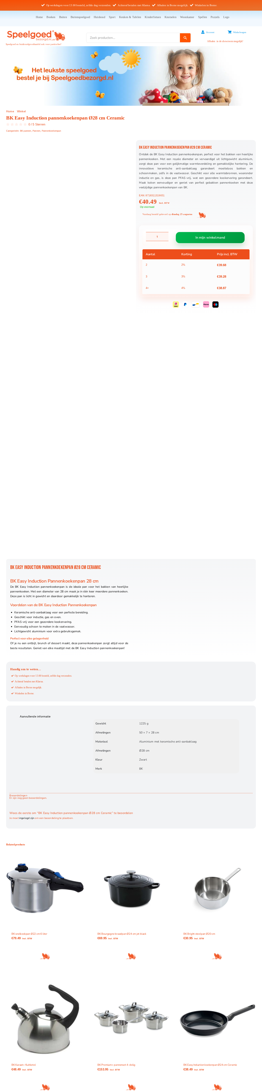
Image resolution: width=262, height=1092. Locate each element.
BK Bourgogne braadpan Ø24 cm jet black (121, 934)
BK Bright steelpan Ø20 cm (199, 934)
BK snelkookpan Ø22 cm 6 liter (29, 934)
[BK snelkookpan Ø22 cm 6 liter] (45, 888)
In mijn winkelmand (210, 237)
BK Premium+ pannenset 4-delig (116, 1065)
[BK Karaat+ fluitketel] (45, 1019)
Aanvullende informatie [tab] (35, 716)
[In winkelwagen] (45, 956)
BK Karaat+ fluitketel (23, 1065)
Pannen (36, 131)
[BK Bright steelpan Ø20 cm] (217, 888)
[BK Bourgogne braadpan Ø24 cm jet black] (131, 888)
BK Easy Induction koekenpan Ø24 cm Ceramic (210, 1065)
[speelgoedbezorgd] (36, 30)
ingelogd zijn (26, 818)
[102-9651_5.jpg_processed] (67, 349)
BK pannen (25, 131)
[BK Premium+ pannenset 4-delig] (131, 1019)
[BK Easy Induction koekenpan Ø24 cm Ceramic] (217, 1019)
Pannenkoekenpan (51, 131)
